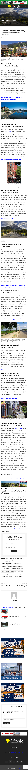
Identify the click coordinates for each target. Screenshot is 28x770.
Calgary (17, 296)
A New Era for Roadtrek (14, 610)
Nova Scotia (4, 569)
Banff (11, 558)
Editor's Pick (9, 18)
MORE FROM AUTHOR (19, 607)
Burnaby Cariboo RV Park (19, 560)
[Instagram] (10, 761)
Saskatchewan (20, 571)
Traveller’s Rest (18, 574)
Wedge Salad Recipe (6, 585)
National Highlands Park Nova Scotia (9, 568)
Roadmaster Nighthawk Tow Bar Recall (17, 616)
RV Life (19, 18)
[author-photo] (14, 598)
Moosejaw (20, 566)
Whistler (20, 576)
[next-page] (4, 629)
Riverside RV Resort (5, 571)
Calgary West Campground (11, 561)
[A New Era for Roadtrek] (4, 611)
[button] (2, 6)
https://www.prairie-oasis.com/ (9, 398)
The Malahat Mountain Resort (7, 574)
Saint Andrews (13, 571)
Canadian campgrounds (16, 563)
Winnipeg (4, 578)
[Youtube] (21, 762)
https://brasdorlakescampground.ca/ (10, 528)
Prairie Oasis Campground (13, 569)
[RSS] (14, 762)
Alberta (7, 558)
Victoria (9, 131)
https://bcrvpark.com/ (7, 218)
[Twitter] (17, 762)
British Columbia (5, 560)
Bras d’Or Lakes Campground (18, 558)
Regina (20, 569)
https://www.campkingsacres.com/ (10, 369)
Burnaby (11, 560)
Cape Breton (4, 564)
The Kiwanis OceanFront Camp (8, 573)
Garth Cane (5, 24)
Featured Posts (14, 18)
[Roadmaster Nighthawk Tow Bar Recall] (4, 618)
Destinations (4, 18)
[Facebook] (6, 762)
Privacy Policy (19, 768)
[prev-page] (2, 629)
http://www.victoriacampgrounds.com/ (11, 159)
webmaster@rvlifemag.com (17, 752)
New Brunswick (18, 428)
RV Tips (22, 18)
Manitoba (15, 566)
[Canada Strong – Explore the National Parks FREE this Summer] (4, 624)
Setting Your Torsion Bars (21, 586)
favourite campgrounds (12, 564)
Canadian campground (6, 563)
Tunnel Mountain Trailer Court (7, 576)
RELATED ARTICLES (8, 607)
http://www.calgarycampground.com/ (11, 319)
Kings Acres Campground (7, 566)
